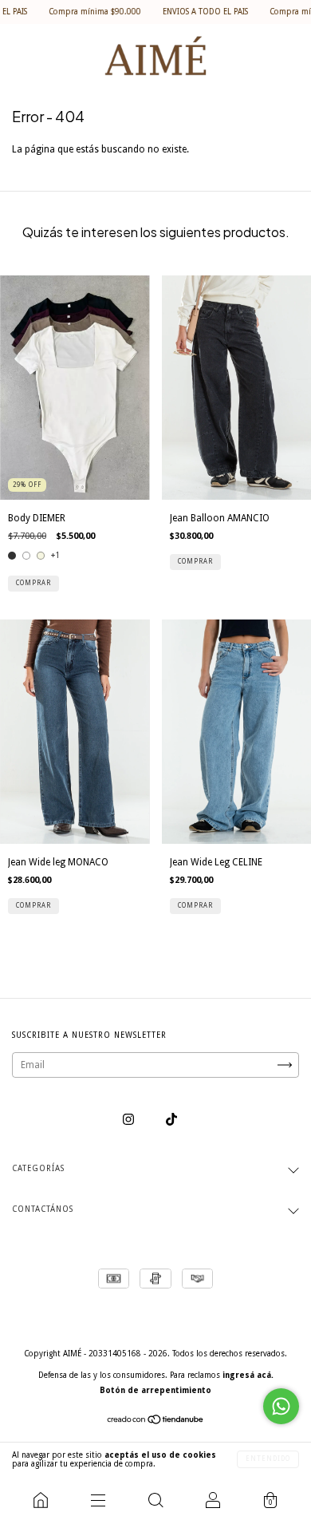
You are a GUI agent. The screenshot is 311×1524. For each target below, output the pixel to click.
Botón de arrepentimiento (155, 1390)
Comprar (33, 583)
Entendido (268, 1459)
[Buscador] (155, 1500)
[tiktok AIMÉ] (171, 1120)
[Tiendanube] (156, 1421)
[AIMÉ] (40, 1500)
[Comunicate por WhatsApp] (281, 1406)
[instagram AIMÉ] (129, 1120)
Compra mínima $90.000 (78, 11)
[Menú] (98, 1500)
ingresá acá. (248, 1375)
